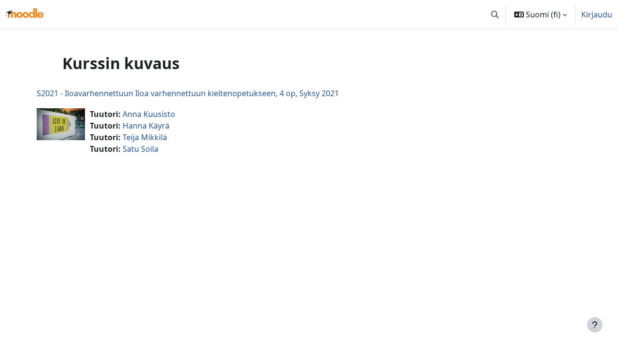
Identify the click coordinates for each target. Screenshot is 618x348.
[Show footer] (595, 325)
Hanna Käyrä (146, 125)
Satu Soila (140, 149)
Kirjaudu (596, 14)
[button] (495, 14)
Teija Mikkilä (145, 137)
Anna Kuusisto (149, 114)
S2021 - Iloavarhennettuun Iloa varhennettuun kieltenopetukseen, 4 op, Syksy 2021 (188, 93)
